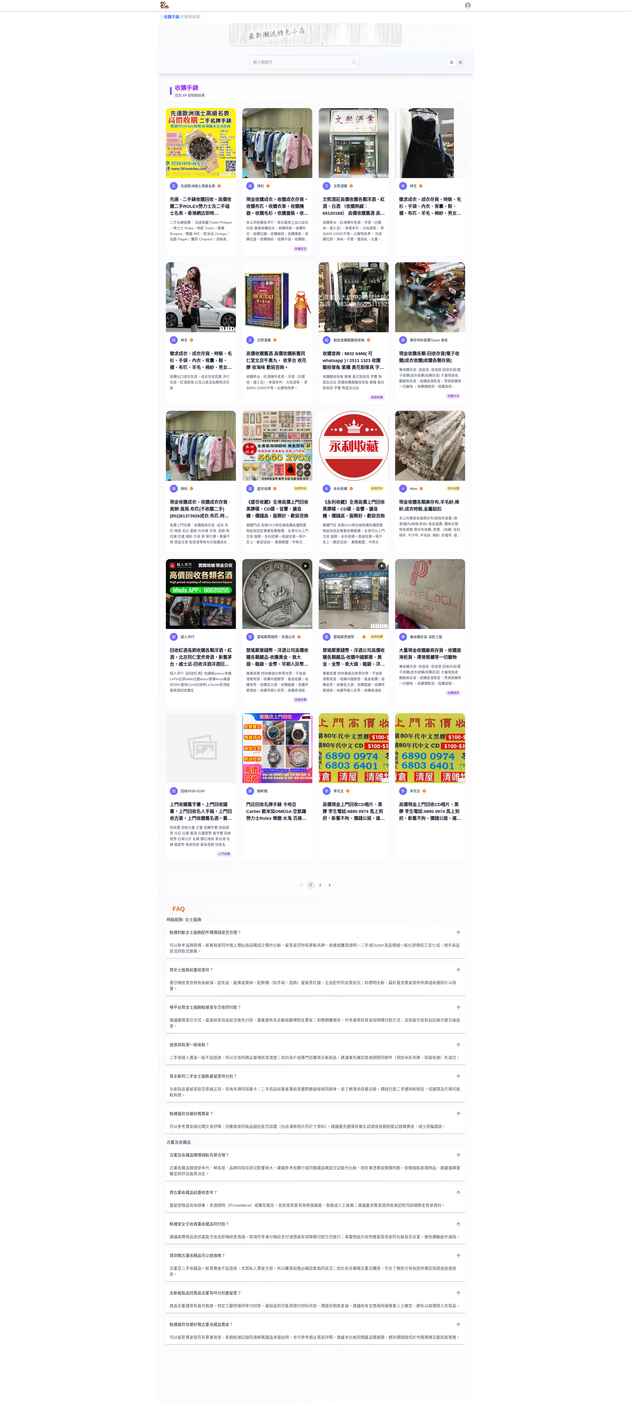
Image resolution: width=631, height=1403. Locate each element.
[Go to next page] (329, 885)
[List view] (460, 62)
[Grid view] (452, 62)
